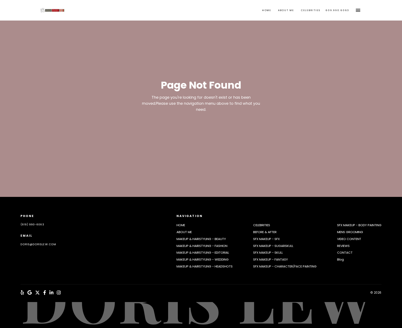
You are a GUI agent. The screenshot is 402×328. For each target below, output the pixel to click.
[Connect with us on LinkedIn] (51, 292)
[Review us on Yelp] (22, 292)
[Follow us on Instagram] (59, 292)
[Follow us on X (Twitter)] (37, 292)
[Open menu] (358, 10)
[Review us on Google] (29, 292)
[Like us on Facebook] (44, 292)
